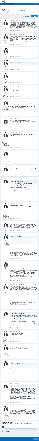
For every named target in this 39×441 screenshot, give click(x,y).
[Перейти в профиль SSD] (6, 237)
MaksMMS (5, 60)
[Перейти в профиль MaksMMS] (6, 64)
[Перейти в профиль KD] (6, 387)
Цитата (18, 30)
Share (4, 12)
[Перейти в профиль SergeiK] (6, 122)
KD (5, 383)
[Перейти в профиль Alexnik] (6, 170)
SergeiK (5, 118)
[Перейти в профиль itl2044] (6, 154)
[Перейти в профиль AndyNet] (3, 10)
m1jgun (5, 73)
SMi (5, 100)
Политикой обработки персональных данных (20, 439)
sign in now (22, 423)
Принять (35, 438)
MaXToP (5, 48)
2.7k (6, 56)
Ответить (34, 16)
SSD (5, 234)
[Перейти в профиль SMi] (6, 103)
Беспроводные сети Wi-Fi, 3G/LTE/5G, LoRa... (18, 10)
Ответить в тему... (10, 427)
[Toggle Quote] (11, 62)
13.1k (6, 242)
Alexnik (5, 166)
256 (6, 81)
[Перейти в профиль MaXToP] (6, 51)
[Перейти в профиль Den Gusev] (6, 314)
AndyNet (8, 9)
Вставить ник (12, 30)
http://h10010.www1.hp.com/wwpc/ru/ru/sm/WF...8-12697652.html (25, 273)
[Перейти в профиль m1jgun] (6, 77)
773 (6, 68)
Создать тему (27, 16)
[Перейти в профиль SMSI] (6, 89)
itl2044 (5, 151)
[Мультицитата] (16, 30)
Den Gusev (5, 310)
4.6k (6, 126)
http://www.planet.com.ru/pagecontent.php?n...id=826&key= (19, 89)
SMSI (5, 86)
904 (6, 108)
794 (6, 94)
